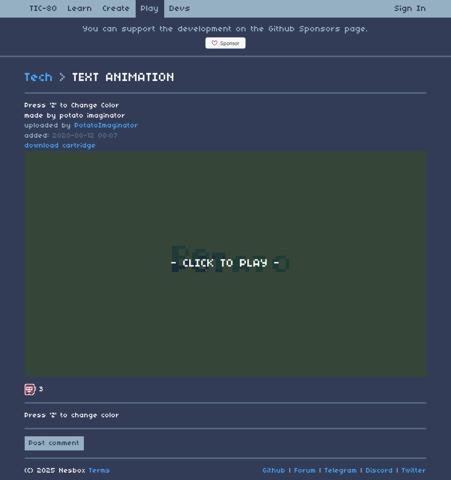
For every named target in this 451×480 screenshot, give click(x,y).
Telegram (341, 470)
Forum (305, 470)
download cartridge (60, 145)
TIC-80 (43, 9)
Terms (100, 470)
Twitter (414, 470)
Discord (379, 470)
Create (116, 9)
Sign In (410, 9)
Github (274, 470)
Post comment (54, 443)
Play (150, 9)
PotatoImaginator (106, 125)
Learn (80, 9)
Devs (180, 9)
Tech (39, 77)
